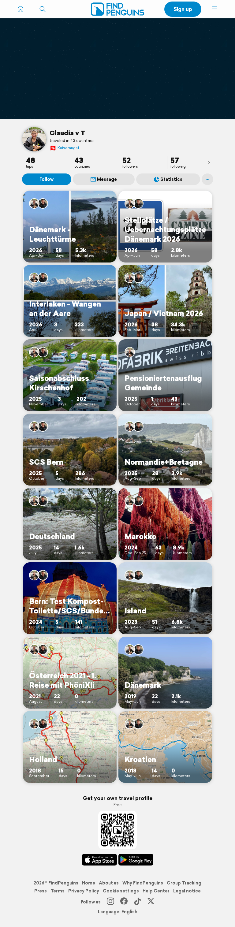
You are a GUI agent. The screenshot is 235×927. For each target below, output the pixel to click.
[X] (151, 902)
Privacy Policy (83, 891)
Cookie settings (121, 891)
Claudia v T (67, 132)
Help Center (156, 891)
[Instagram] (110, 902)
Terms (57, 891)
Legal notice (187, 891)
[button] (214, 9)
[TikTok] (137, 902)
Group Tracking (184, 883)
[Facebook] (124, 902)
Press (40, 891)
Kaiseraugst (65, 148)
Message (107, 179)
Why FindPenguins (142, 883)
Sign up (182, 9)
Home (88, 883)
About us (109, 883)
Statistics (171, 179)
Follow (46, 179)
